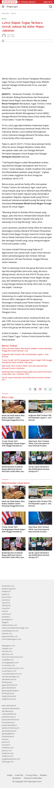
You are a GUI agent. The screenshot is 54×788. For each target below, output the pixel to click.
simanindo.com (8, 586)
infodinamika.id (8, 736)
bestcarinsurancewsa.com (12, 657)
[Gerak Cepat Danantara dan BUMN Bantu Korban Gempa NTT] (40, 457)
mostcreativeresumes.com (13, 668)
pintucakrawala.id (9, 705)
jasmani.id (6, 600)
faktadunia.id (7, 682)
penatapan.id (7, 619)
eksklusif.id (6, 605)
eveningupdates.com (10, 662)
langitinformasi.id (9, 699)
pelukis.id (5, 594)
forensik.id (6, 745)
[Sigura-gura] (12, 6)
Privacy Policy (31, 775)
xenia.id (5, 611)
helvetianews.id (8, 693)
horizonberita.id (8, 722)
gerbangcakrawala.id (10, 690)
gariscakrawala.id (9, 688)
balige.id (5, 622)
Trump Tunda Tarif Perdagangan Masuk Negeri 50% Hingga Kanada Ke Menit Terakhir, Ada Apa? (27, 361)
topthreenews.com (9, 625)
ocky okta (10, 35)
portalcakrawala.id (9, 725)
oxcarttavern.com (9, 671)
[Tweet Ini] (35, 389)
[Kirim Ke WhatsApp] (50, 389)
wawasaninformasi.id (10, 719)
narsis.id (5, 739)
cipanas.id (6, 602)
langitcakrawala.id (9, 696)
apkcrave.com (7, 654)
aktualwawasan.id (9, 731)
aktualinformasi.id (9, 679)
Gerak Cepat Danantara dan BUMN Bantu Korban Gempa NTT (26, 378)
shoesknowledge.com (11, 676)
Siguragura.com (34, 781)
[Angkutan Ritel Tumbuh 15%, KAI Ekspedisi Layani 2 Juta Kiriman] (40, 406)
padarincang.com (9, 588)
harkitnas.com (7, 756)
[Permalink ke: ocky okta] (4, 35)
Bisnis (4, 19)
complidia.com (8, 659)
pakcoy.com (7, 750)
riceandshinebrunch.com (12, 673)
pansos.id (6, 742)
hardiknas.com (8, 747)
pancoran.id (6, 597)
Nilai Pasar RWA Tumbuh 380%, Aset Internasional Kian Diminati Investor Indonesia (24, 367)
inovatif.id (6, 608)
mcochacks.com (8, 665)
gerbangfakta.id (8, 733)
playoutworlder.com (10, 636)
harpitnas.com (7, 753)
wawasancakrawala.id (10, 708)
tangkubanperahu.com (11, 759)
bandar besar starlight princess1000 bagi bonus (21, 572)
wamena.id (6, 614)
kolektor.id (6, 591)
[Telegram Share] (45, 389)
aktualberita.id (7, 711)
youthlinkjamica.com (10, 631)
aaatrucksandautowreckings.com (15, 628)
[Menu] (3, 7)
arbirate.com (7, 633)
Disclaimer (16, 778)
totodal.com (7, 651)
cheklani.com (7, 648)
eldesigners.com (8, 645)
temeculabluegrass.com (11, 639)
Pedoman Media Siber (33, 778)
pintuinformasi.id (8, 717)
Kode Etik (19, 775)
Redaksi (43, 775)
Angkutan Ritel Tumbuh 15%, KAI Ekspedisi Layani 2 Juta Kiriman (25, 355)
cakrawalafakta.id (9, 714)
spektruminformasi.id (10, 728)
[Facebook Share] (30, 389)
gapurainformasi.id (9, 685)
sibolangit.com (8, 761)
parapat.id (6, 616)
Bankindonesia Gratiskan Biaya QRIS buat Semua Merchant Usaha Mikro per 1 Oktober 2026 (26, 373)
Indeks (9, 775)
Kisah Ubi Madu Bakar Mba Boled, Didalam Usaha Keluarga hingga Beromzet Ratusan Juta (27, 349)
